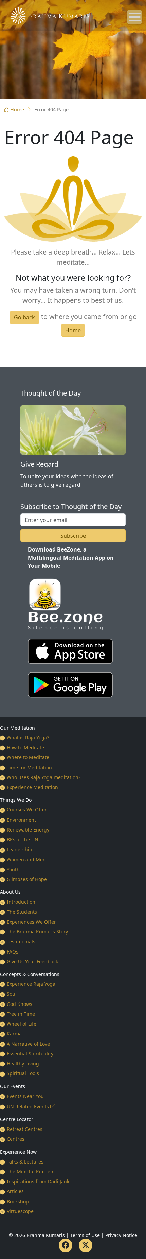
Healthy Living (23, 1063)
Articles (15, 1191)
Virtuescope (20, 1211)
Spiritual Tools (23, 1073)
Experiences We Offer (31, 922)
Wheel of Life (21, 1023)
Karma (14, 1033)
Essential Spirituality (30, 1053)
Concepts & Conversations (29, 974)
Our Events (12, 1086)
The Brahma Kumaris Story (37, 931)
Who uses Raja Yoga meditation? (43, 777)
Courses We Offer (27, 809)
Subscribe (73, 535)
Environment (21, 820)
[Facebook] (65, 1245)
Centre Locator (16, 1119)
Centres (15, 1139)
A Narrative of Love (28, 1044)
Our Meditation (17, 727)
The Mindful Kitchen (30, 1171)
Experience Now (18, 1152)
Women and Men (26, 859)
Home (17, 109)
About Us (10, 892)
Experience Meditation (32, 787)
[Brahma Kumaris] (46, 14)
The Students (22, 912)
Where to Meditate (28, 757)
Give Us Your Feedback (32, 961)
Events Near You (25, 1096)
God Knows (19, 1004)
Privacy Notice (121, 1235)
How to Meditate (25, 747)
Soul (12, 994)
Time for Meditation (29, 767)
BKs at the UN (22, 839)
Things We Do (16, 800)
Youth (13, 869)
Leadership (19, 849)
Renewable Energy (28, 829)
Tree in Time (21, 1014)
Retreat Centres (24, 1129)
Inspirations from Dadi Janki (39, 1181)
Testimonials (21, 941)
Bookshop (18, 1201)
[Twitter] (85, 1245)
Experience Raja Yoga (31, 984)
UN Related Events (28, 1106)
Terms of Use (85, 1235)
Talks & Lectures (25, 1161)
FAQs (12, 951)
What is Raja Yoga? (28, 737)
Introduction (21, 901)
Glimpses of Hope (27, 879)
